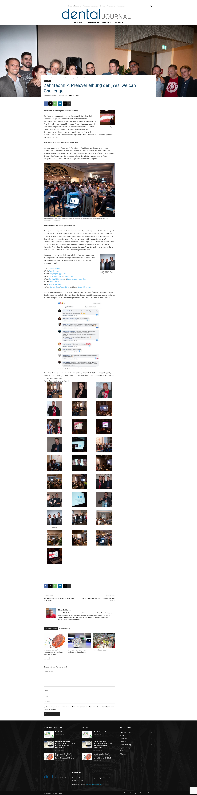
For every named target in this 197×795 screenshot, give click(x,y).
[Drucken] (69, 103)
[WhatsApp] (55, 103)
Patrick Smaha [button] (54, 271)
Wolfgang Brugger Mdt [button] (57, 274)
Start (45, 78)
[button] (150, 6)
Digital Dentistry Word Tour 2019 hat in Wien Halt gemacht (98, 599)
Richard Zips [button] (54, 287)
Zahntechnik (51, 78)
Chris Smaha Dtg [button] (55, 276)
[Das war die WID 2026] (104, 640)
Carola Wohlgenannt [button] (56, 279)
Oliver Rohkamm (51, 95)
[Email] (65, 103)
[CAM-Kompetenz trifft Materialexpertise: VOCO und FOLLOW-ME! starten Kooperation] (49, 744)
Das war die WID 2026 (99, 650)
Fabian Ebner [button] (65, 287)
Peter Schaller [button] (54, 282)
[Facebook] (46, 103)
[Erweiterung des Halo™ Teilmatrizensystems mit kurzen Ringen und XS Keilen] (55, 640)
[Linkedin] (60, 103)
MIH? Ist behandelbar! (62, 732)
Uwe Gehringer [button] (54, 268)
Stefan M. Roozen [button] (84, 287)
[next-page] (48, 658)
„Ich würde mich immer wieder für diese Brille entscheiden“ (59, 599)
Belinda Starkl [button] (70, 276)
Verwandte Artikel (51, 629)
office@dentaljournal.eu (94, 785)
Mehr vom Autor (64, 629)
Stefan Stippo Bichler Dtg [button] (76, 279)
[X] (50, 103)
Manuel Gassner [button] (55, 284)
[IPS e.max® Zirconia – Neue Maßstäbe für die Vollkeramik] (79, 640)
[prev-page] (45, 658)
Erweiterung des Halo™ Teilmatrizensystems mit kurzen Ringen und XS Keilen (53, 652)
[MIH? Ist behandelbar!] (49, 734)
